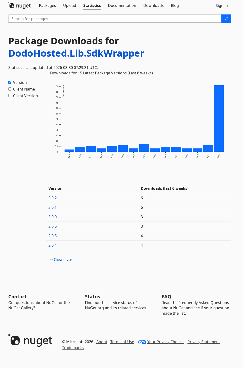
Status (92, 296)
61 (143, 197)
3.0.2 (52, 197)
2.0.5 (52, 235)
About (101, 341)
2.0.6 (52, 226)
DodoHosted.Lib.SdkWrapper (76, 52)
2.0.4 (52, 245)
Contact (17, 296)
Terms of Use (122, 341)
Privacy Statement (203, 341)
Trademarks (73, 347)
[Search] (226, 18)
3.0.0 (52, 216)
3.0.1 (52, 207)
